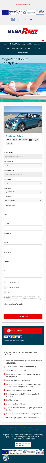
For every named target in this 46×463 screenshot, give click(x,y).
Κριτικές (18, 431)
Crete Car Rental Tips (26, 429)
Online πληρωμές (18, 331)
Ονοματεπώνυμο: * (10, 205)
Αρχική (6, 44)
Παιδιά (6, 271)
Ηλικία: (6, 242)
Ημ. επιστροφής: (9, 170)
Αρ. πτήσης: (8, 233)
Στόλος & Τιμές (15, 44)
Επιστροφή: (7, 196)
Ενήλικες (7, 261)
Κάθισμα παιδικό (13, 287)
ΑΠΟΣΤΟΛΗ (23, 316)
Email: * (6, 214)
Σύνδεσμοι (38, 429)
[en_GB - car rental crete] (19, 19)
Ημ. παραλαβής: (9, 152)
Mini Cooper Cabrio (14, 136)
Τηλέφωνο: (7, 252)
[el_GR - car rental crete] (25, 19)
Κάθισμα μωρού (13, 282)
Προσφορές (22, 427)
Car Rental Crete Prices (35, 427)
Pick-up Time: (8, 162)
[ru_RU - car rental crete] (31, 19)
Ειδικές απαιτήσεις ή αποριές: (13, 304)
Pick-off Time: (8, 179)
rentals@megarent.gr (23, 4)
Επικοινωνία (26, 431)
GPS (8, 292)
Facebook (13, 19)
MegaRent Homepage (10, 427)
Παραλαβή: (7, 188)
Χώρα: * (6, 224)
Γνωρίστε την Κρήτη (11, 429)
